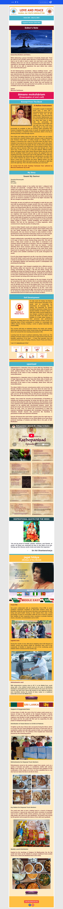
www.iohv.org (20, 343)
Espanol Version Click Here (31, 22)
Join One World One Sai (31, 901)
